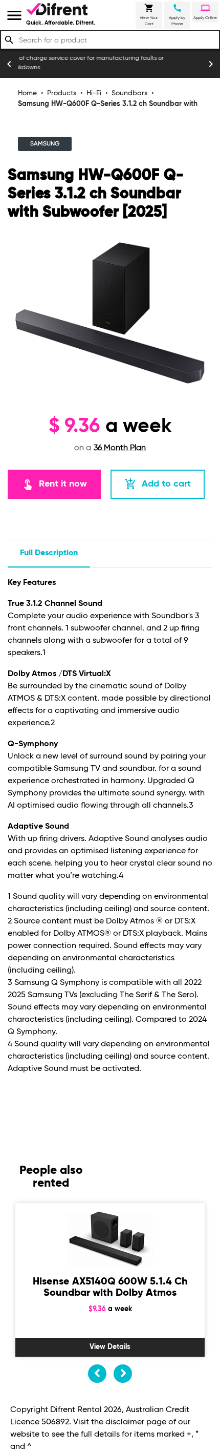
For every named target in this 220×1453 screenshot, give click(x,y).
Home (27, 93)
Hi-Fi (93, 93)
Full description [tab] (49, 553)
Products (61, 93)
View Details (110, 1347)
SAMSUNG (44, 144)
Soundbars (129, 93)
